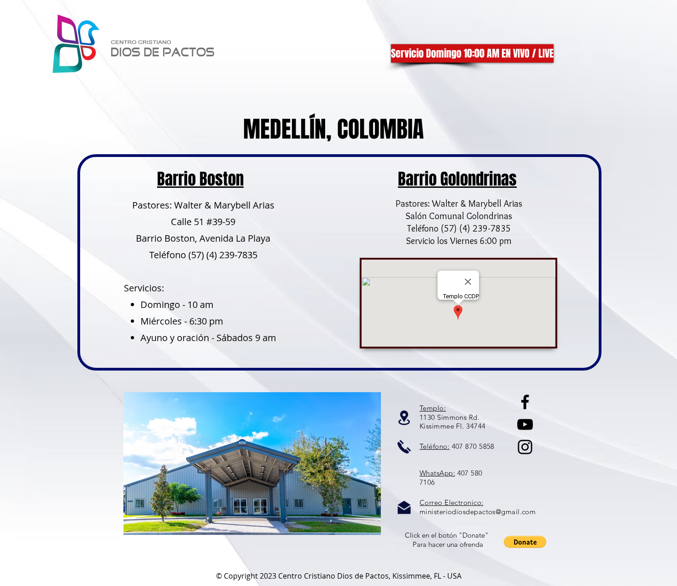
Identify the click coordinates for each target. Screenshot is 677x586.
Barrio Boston (200, 179)
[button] (525, 542)
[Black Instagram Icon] (525, 447)
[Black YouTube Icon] (525, 424)
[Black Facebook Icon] (525, 402)
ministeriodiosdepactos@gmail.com (478, 511)
